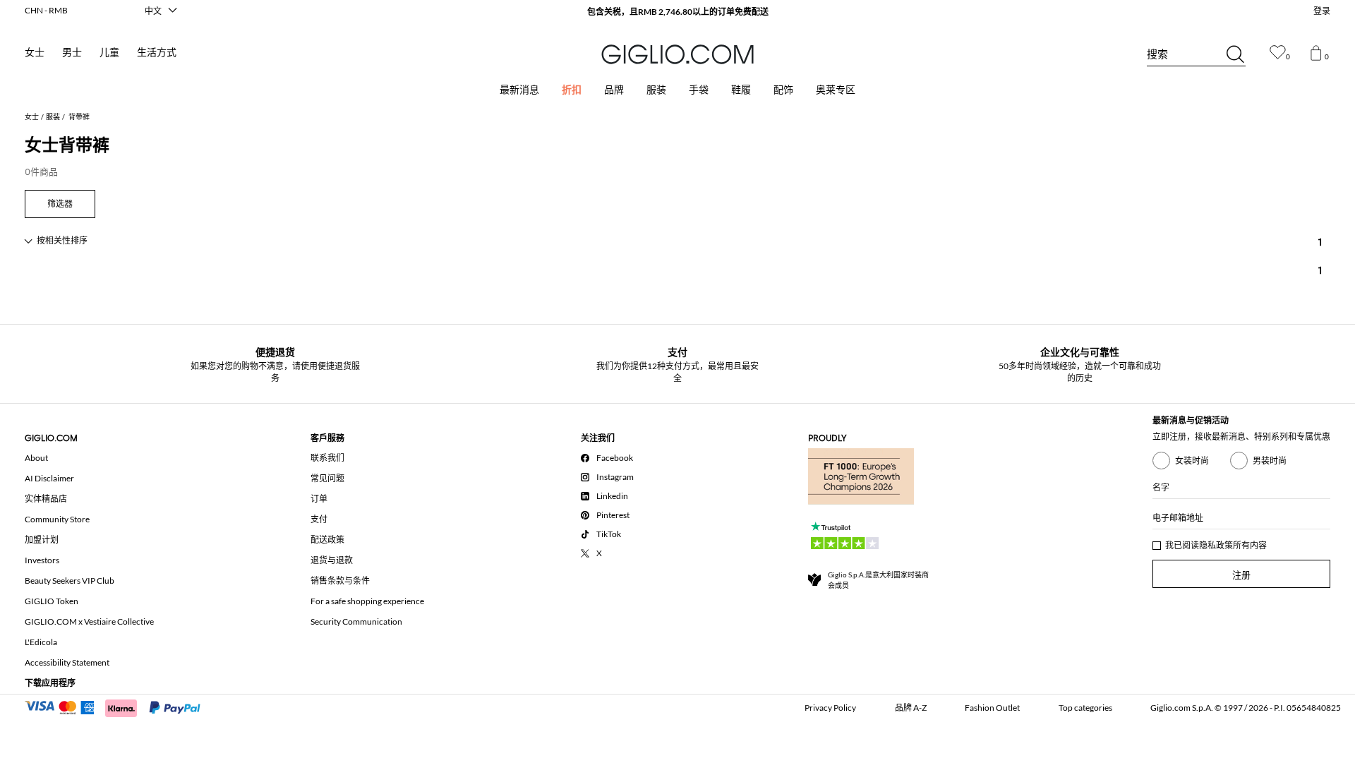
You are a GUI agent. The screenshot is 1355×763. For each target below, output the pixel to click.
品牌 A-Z (911, 707)
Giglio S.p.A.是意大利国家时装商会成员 (878, 579)
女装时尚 (1192, 460)
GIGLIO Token (51, 601)
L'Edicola (41, 642)
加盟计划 (42, 539)
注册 (1241, 575)
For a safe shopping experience (367, 601)
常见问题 (327, 478)
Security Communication (356, 621)
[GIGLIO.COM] (677, 54)
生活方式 (156, 53)
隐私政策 (1216, 545)
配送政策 (327, 539)
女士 (34, 53)
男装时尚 (1270, 460)
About (36, 457)
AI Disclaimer (49, 478)
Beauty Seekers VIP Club (69, 580)
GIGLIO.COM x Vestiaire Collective (89, 621)
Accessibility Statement (67, 662)
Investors (42, 560)
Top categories (1085, 707)
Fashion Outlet (992, 707)
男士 (72, 53)
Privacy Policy (830, 707)
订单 (319, 498)
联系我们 (327, 457)
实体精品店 (46, 498)
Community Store (57, 519)
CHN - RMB (46, 10)
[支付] (119, 707)
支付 (319, 519)
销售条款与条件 (340, 580)
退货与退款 (332, 560)
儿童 (109, 53)
